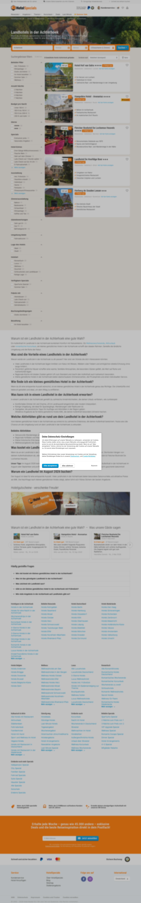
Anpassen (94, 466)
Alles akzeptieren (50, 466)
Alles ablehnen (67, 466)
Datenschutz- (75, 456)
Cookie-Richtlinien (89, 456)
